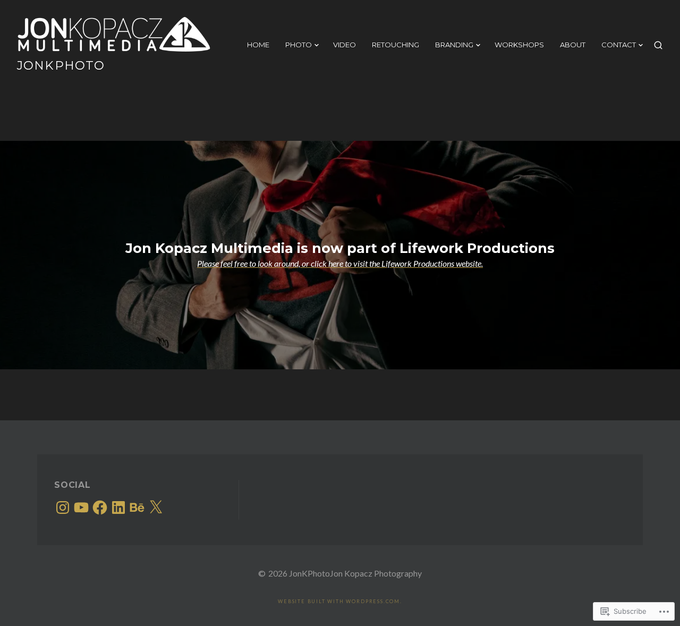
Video (344, 44)
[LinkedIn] (118, 507)
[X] (155, 507)
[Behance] (137, 507)
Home (258, 44)
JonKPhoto (61, 65)
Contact (618, 44)
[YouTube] (81, 507)
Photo (298, 44)
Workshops (519, 44)
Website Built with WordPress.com (339, 601)
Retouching (395, 44)
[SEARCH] (658, 45)
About (572, 44)
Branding (454, 44)
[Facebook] (99, 507)
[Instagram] (62, 507)
